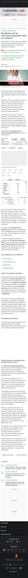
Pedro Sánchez (7, 259)
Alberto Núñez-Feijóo (9, 262)
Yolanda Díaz (7, 265)
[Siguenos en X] (19, 549)
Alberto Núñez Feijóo (15, 105)
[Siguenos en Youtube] (4, 549)
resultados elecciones (8, 455)
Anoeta (20, 172)
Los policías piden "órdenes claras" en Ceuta (10, 1)
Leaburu (20, 148)
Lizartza (21, 170)
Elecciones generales (21, 28)
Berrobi (3, 172)
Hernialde (14, 172)
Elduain (8, 175)
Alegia (3, 175)
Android (11, 541)
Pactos (13, 14)
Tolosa (10, 170)
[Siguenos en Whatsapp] (23, 549)
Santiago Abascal (8, 268)
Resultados (6, 14)
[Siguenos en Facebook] (16, 549)
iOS (20, 541)
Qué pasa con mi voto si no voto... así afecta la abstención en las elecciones (15, 475)
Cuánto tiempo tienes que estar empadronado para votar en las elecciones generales (14, 483)
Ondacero (3, 28)
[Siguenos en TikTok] (8, 549)
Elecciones (10, 28)
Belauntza (4, 170)
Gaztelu (15, 170)
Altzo (8, 172)
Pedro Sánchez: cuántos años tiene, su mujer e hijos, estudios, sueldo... (16, 468)
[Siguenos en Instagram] (12, 549)
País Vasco (12, 148)
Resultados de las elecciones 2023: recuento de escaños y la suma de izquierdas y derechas (12, 57)
